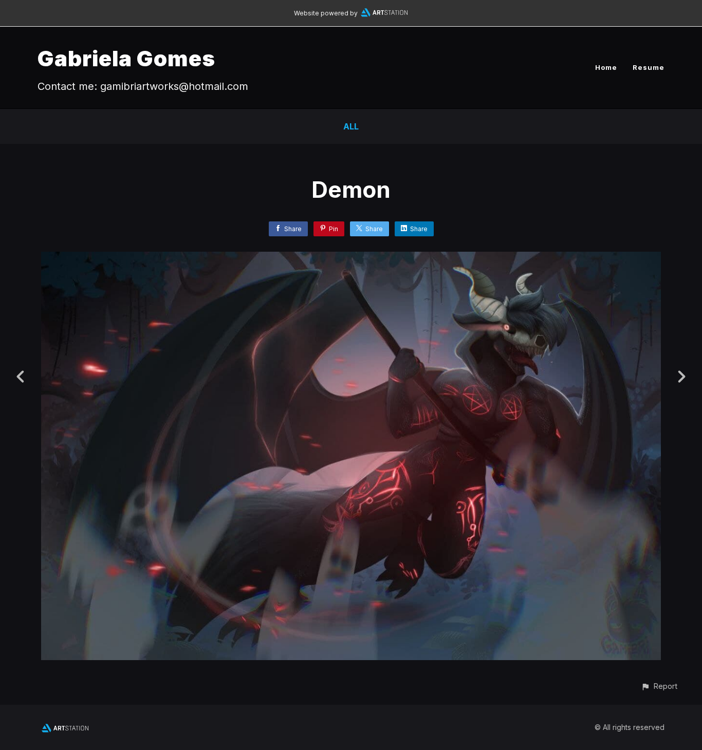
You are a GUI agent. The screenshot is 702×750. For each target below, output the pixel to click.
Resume (648, 67)
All (351, 126)
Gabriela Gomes (126, 58)
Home (606, 67)
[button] (659, 686)
